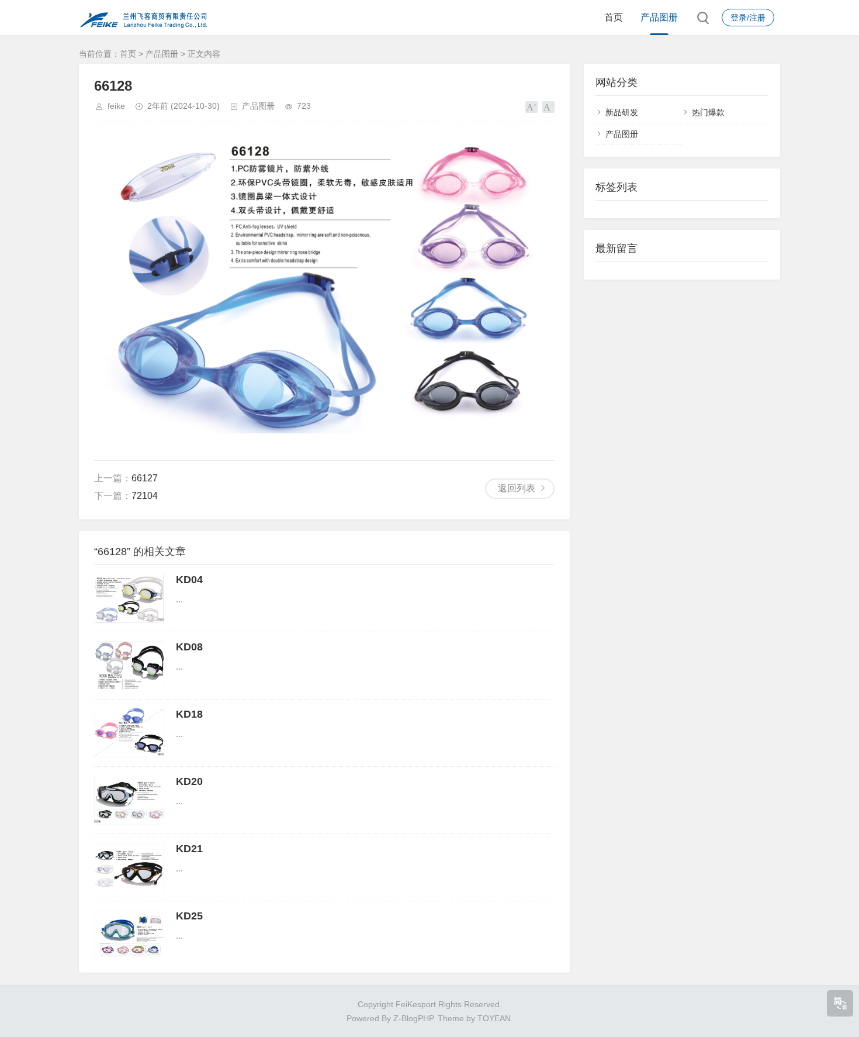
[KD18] (129, 732)
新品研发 (621, 112)
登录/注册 (748, 17)
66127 (144, 478)
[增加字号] (531, 107)
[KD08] (129, 665)
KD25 (189, 916)
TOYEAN (494, 1018)
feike (116, 106)
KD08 (189, 647)
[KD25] (129, 934)
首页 (613, 17)
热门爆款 (708, 112)
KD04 (189, 579)
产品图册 (659, 17)
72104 (144, 496)
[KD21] (129, 867)
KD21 (189, 849)
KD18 (189, 714)
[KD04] (129, 598)
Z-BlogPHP (413, 1018)
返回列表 (516, 488)
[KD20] (129, 800)
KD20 (189, 781)
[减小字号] (548, 107)
